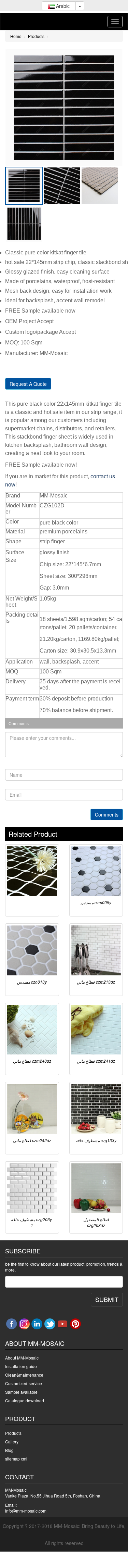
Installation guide (21, 1366)
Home (16, 36)
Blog (9, 1450)
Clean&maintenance (24, 1375)
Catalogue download (24, 1400)
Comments (106, 814)
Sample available (21, 1392)
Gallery (11, 1441)
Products (36, 36)
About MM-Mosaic (22, 1358)
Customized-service (23, 1383)
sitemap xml (16, 1459)
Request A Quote (28, 383)
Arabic (62, 5)
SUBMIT (106, 1299)
